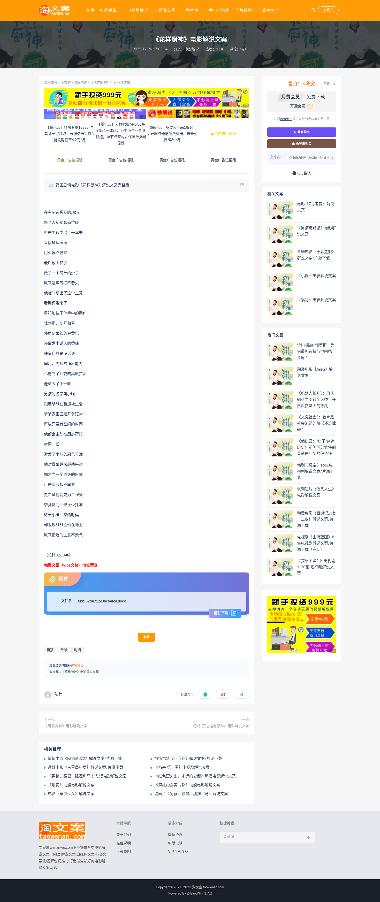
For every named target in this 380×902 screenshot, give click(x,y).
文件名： (68, 601)
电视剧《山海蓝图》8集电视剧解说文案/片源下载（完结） (315, 543)
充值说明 (123, 843)
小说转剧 (221, 10)
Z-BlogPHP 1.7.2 (199, 893)
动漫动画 (167, 10)
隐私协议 (175, 835)
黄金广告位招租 (223, 134)
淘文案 (66, 82)
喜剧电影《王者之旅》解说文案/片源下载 (316, 255)
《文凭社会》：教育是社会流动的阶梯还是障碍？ (316, 423)
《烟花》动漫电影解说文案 (71, 785)
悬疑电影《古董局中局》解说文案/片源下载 (85, 767)
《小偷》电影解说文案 (316, 276)
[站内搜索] (313, 10)
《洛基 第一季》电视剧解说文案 (182, 767)
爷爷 (63, 650)
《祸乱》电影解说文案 (316, 300)
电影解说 (108, 10)
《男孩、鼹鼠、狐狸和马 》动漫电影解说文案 (87, 776)
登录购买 (303, 132)
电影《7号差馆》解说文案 (315, 207)
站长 (58, 694)
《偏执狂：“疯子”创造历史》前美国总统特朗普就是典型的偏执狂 (316, 447)
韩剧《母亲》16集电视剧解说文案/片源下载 (315, 471)
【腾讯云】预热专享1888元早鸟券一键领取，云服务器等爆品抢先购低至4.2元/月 (69, 134)
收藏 (146, 637)
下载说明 (123, 852)
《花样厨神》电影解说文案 (80, 672)
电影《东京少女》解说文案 (71, 794)
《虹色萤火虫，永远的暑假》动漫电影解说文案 (195, 776)
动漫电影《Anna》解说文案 (315, 373)
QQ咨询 (303, 173)
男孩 (50, 650)
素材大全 (270, 10)
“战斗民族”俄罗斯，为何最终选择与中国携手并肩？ (316, 351)
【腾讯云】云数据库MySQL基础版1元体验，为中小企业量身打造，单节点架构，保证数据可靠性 (121, 134)
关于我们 (123, 835)
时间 (77, 650)
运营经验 (243, 10)
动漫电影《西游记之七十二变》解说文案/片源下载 (316, 519)
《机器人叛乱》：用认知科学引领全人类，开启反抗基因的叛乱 (316, 400)
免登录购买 (303, 143)
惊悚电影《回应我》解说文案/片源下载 (188, 759)
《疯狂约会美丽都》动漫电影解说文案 (187, 785)
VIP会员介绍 (178, 852)
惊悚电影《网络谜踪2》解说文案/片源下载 (85, 759)
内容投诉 (77, 665)
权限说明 (175, 843)
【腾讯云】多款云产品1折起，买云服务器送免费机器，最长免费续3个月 (172, 134)
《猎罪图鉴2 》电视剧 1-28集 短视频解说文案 (316, 567)
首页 (90, 10)
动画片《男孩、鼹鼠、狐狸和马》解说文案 (191, 794)
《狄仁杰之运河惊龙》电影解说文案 (220, 726)
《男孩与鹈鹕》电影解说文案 (316, 231)
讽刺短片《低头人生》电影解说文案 (316, 492)
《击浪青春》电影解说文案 (65, 726)
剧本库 (192, 10)
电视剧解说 (138, 10)
